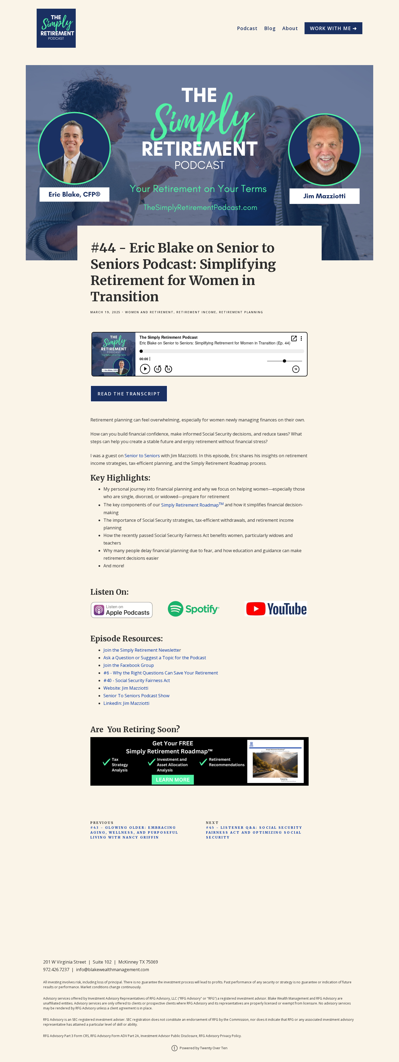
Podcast (247, 28)
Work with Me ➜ (333, 28)
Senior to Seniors (142, 456)
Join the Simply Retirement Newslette (141, 650)
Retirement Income (196, 312)
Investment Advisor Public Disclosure (169, 1036)
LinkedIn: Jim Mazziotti (126, 703)
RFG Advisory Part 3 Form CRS (66, 1036)
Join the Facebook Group (128, 665)
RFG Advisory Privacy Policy (220, 1036)
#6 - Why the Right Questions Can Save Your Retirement (160, 673)
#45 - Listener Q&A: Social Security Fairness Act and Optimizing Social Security (254, 832)
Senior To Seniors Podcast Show (136, 696)
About (290, 28)
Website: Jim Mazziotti (125, 688)
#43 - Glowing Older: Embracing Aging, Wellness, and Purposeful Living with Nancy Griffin (134, 832)
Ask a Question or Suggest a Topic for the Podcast (154, 658)
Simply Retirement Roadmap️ (192, 505)
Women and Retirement (149, 312)
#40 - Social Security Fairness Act (136, 680)
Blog (270, 28)
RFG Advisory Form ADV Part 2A (114, 1036)
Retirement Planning (241, 312)
